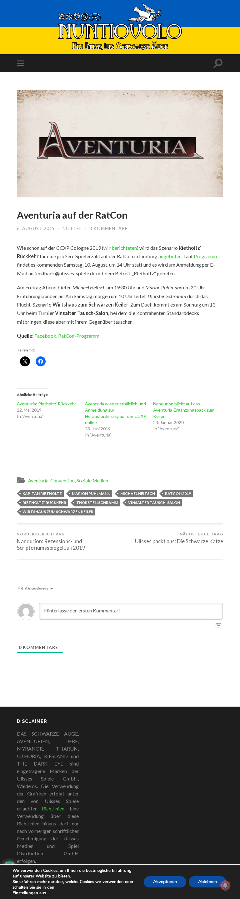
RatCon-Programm (78, 336)
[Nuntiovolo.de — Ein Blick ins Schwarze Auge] (120, 26)
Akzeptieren (165, 882)
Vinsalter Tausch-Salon (154, 502)
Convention (62, 480)
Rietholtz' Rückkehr (44, 502)
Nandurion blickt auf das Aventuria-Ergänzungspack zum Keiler (183, 410)
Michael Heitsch (137, 493)
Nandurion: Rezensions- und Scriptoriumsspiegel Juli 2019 (51, 541)
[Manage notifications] (225, 885)
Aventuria (38, 480)
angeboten (170, 256)
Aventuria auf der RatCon (72, 215)
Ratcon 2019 (178, 493)
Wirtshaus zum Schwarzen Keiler (57, 511)
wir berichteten (120, 248)
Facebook (45, 336)
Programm (205, 256)
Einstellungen (25, 893)
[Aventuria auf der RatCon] (120, 143)
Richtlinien (53, 808)
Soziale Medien (92, 480)
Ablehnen (207, 882)
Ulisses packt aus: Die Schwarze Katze (179, 538)
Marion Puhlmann (91, 493)
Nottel (72, 228)
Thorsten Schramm (97, 502)
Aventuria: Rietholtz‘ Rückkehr (46, 403)
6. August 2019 (36, 228)
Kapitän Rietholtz (42, 493)
